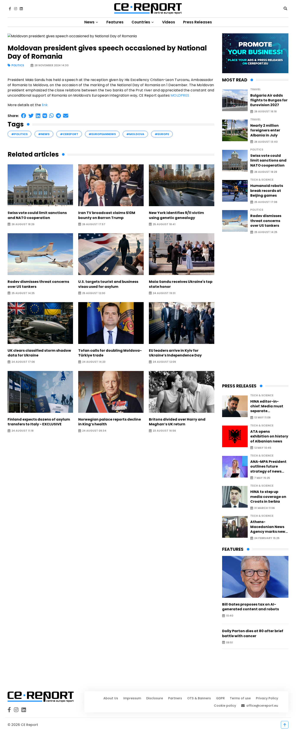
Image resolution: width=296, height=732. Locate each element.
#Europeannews (102, 134)
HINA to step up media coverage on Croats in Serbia (268, 496)
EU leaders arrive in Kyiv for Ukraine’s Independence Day (175, 353)
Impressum (132, 698)
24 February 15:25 (267, 538)
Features (115, 22)
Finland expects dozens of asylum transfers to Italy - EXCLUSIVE (39, 422)
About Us (110, 698)
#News (44, 134)
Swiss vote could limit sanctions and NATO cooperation (37, 215)
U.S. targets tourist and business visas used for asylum (108, 284)
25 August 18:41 (164, 224)
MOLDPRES (180, 95)
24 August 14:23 (94, 362)
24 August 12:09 (164, 362)
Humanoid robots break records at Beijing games (266, 190)
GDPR (220, 698)
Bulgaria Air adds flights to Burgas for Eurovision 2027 (269, 100)
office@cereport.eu (262, 705)
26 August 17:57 (93, 224)
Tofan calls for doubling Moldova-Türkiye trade (110, 353)
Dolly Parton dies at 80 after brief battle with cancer (252, 633)
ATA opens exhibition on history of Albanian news (269, 436)
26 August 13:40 (266, 141)
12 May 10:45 (262, 447)
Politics (17, 65)
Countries (141, 22)
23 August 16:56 (164, 430)
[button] (23, 115)
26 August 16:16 (265, 111)
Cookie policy (225, 705)
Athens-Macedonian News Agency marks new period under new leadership (267, 527)
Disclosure (154, 698)
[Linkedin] (21, 8)
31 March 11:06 (264, 508)
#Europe (162, 134)
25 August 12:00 (93, 293)
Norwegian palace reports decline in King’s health (109, 422)
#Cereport (69, 134)
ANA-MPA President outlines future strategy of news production (268, 466)
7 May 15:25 (262, 477)
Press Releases (197, 22)
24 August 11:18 (22, 430)
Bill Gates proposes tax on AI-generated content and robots (250, 607)
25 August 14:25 (23, 293)
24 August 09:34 (94, 430)
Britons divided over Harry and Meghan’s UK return (177, 422)
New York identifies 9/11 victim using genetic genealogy (176, 215)
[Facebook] (10, 8)
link (45, 104)
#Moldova (135, 134)
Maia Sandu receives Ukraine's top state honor (180, 284)
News (89, 22)
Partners (175, 698)
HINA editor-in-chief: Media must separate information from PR (269, 406)
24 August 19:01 (164, 293)
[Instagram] (15, 8)
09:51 (229, 642)
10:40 (229, 615)
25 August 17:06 (265, 202)
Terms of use (240, 698)
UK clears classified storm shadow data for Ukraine (39, 353)
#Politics (19, 134)
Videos (168, 22)
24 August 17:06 (23, 362)
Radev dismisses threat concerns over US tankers (38, 284)
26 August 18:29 (22, 224)
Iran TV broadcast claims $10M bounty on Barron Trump (106, 215)
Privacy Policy (267, 698)
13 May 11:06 (262, 417)
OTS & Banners (199, 698)
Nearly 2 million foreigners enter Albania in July (265, 130)
